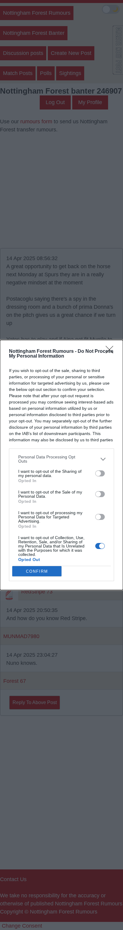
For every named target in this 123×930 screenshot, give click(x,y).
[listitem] (61, 459)
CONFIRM (37, 571)
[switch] (100, 473)
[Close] (111, 351)
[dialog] (61, 465)
